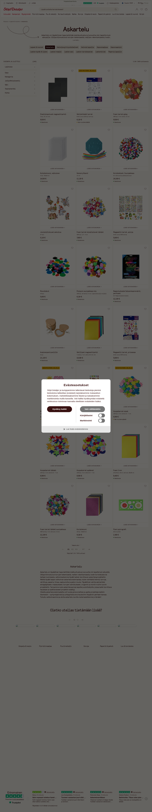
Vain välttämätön (92, 409)
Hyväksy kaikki (59, 409)
